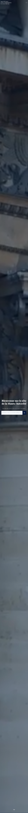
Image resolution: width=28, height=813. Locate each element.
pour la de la (6, 3)
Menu (26, 3)
